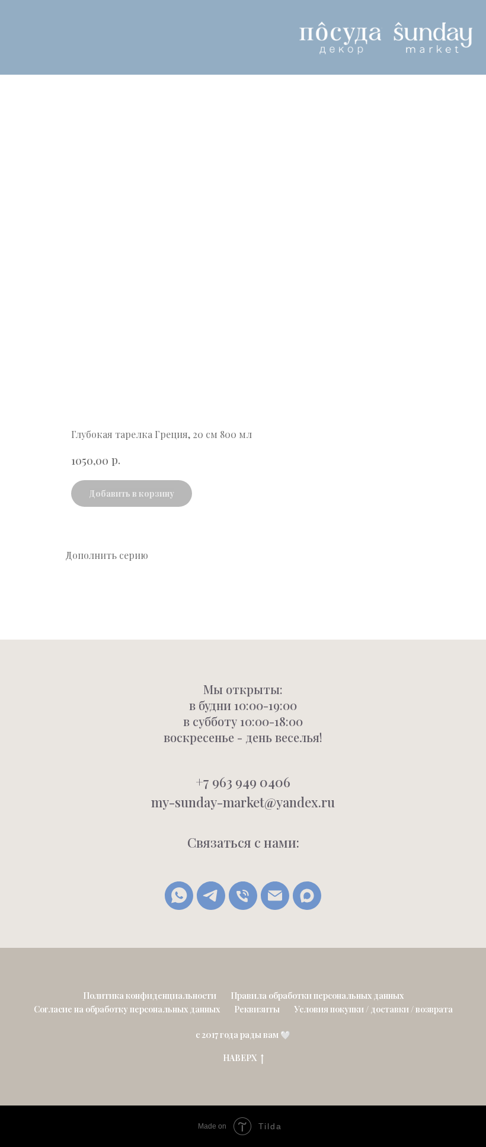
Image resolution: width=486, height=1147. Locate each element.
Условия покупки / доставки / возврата (373, 1009)
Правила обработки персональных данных (317, 995)
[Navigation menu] (18, 37)
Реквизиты (257, 1009)
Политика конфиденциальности (149, 995)
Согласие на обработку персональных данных (127, 1009)
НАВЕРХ (240, 1058)
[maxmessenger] (307, 895)
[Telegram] (211, 895)
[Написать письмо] (275, 895)
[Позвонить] (243, 895)
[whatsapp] (179, 895)
